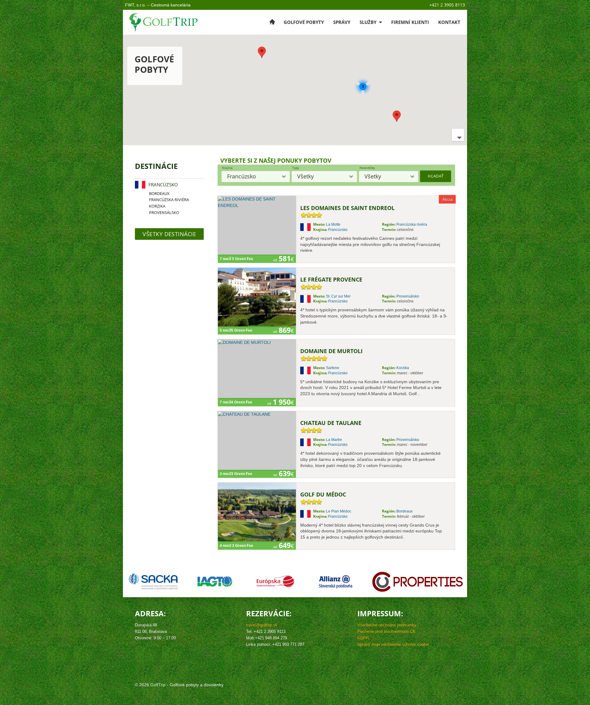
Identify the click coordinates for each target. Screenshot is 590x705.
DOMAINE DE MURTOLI (331, 351)
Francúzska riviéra (411, 224)
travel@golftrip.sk (261, 625)
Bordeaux (404, 511)
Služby (369, 22)
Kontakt (449, 22)
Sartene (332, 368)
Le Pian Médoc (338, 511)
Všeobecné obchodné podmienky (386, 625)
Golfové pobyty (304, 22)
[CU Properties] (417, 581)
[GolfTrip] (164, 22)
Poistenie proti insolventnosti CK (386, 631)
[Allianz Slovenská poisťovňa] (335, 581)
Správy (341, 22)
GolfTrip (158, 684)
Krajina (227, 168)
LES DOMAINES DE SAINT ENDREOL (347, 208)
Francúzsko (338, 230)
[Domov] (272, 22)
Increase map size (458, 135)
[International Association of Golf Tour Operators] (215, 581)
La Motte (333, 224)
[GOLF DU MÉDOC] (257, 512)
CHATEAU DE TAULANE (330, 423)
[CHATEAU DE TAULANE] (257, 440)
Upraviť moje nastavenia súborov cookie (393, 644)
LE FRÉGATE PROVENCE (331, 279)
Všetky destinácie (169, 234)
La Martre (334, 440)
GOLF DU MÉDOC (323, 494)
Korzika (402, 368)
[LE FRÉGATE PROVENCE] (257, 297)
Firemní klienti (410, 22)
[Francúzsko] (140, 185)
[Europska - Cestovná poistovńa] (275, 581)
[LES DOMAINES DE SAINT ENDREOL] (257, 225)
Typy (295, 168)
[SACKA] (152, 581)
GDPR (363, 638)
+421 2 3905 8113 (447, 5)
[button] (397, 116)
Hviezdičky (367, 168)
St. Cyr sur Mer (338, 296)
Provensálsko (407, 296)
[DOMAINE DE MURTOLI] (257, 368)
